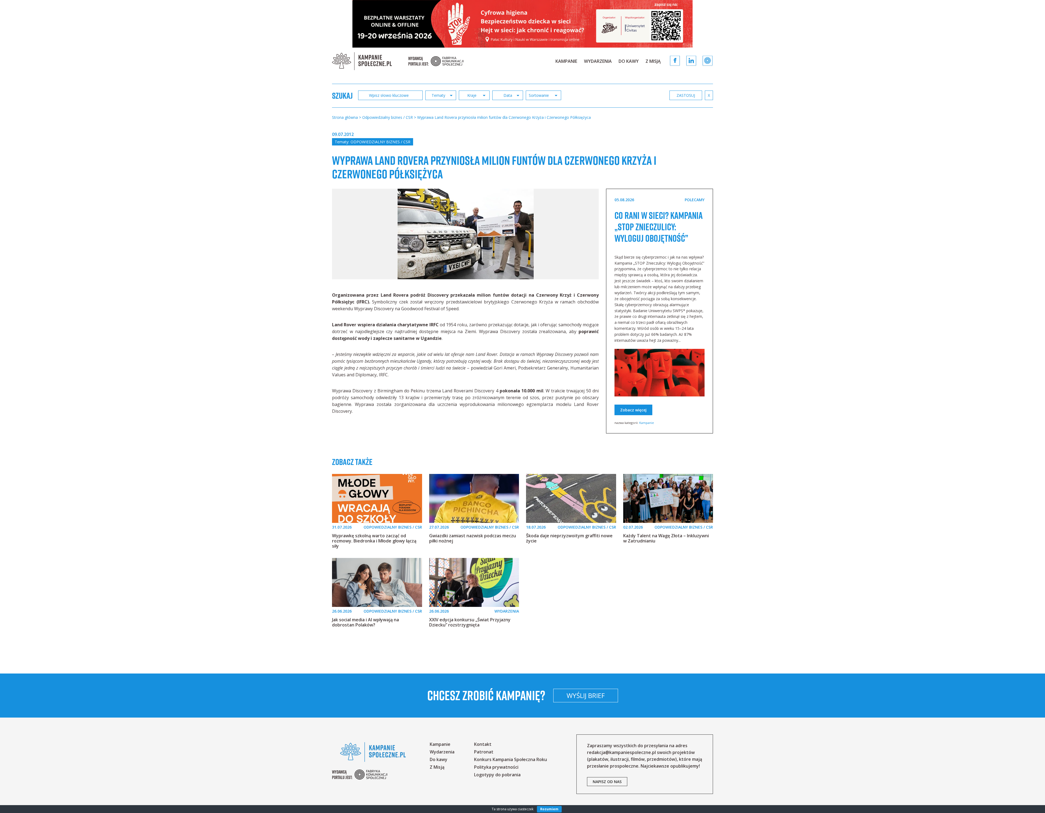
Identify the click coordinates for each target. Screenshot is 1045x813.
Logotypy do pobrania (497, 775)
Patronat (483, 752)
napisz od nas (607, 781)
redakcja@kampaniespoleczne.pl (621, 752)
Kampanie (566, 61)
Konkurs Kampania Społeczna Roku (510, 759)
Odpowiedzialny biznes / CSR (380, 141)
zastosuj (686, 95)
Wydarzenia (598, 61)
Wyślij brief (586, 695)
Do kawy (629, 61)
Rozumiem (549, 809)
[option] (466, 234)
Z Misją (653, 61)
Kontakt (482, 744)
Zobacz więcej (633, 409)
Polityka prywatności (496, 767)
